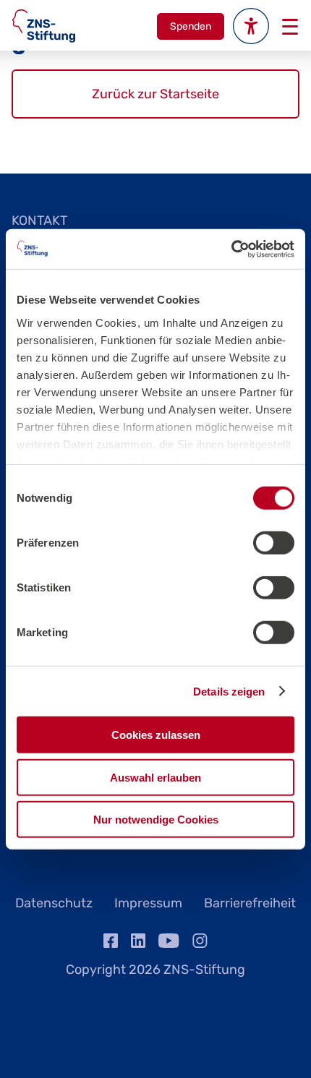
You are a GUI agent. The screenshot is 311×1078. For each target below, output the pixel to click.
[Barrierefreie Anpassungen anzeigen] (251, 26)
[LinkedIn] (138, 943)
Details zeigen (229, 691)
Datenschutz (54, 903)
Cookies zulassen (155, 735)
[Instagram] (200, 943)
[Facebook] (110, 943)
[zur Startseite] (44, 26)
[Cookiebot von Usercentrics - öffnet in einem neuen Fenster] (231, 248)
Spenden (190, 26)
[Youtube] (168, 943)
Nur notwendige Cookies (155, 819)
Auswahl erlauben (155, 777)
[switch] (273, 543)
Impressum (148, 903)
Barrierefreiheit (250, 903)
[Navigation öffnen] (288, 26)
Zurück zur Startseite (155, 94)
